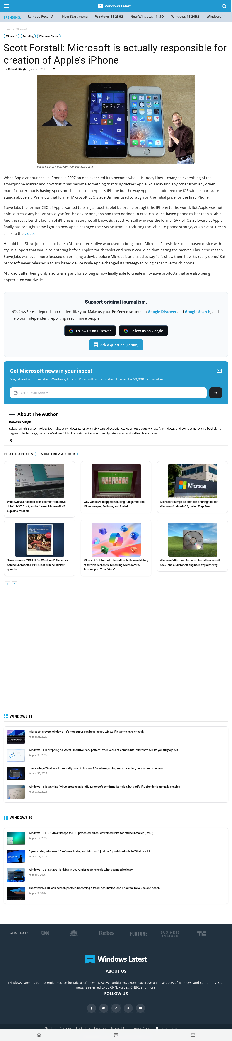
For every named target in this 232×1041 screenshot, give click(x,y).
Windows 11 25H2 (109, 16)
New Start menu (75, 16)
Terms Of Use (119, 1028)
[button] (224, 7)
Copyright (100, 1028)
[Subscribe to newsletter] (193, 1035)
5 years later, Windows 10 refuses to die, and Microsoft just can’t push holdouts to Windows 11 (89, 851)
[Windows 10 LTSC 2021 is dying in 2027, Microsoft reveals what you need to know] (16, 875)
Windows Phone (48, 36)
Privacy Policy (141, 1028)
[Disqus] (116, 654)
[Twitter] (13, 440)
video (29, 233)
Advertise (66, 1028)
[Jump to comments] (116, 1035)
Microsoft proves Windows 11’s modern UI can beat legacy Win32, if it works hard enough (86, 731)
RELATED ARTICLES (18, 454)
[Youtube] (140, 1008)
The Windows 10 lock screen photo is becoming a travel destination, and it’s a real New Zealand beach (94, 888)
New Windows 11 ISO (147, 16)
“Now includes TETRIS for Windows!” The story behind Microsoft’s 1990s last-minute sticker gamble (37, 565)
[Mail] (103, 1008)
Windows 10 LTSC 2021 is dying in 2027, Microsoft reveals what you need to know (81, 869)
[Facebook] (91, 1008)
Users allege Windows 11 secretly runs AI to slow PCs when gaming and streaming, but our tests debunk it (97, 768)
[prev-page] (7, 584)
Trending (28, 36)
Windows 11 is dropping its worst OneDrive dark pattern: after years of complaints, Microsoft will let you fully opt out (103, 750)
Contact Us (83, 1028)
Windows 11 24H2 (185, 16)
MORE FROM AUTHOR (58, 454)
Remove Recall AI (41, 16)
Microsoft (11, 36)
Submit (215, 392)
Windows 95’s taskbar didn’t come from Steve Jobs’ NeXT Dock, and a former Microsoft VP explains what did (36, 506)
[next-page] (14, 584)
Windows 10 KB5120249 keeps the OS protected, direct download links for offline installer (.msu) (91, 833)
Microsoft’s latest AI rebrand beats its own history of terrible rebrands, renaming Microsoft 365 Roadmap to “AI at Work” (116, 565)
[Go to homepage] (38, 1035)
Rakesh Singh (17, 69)
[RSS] (116, 1008)
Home (7, 29)
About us (50, 1028)
